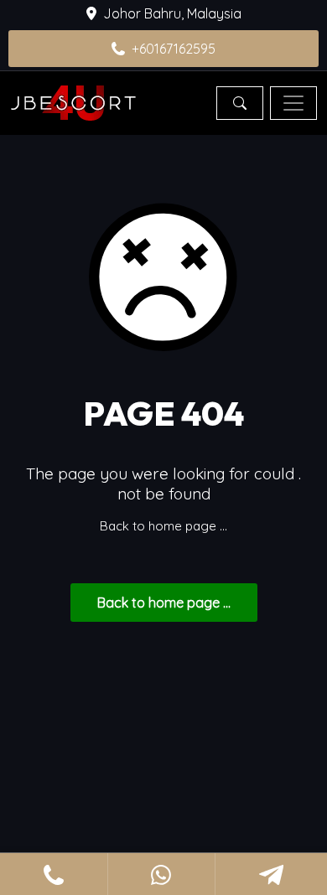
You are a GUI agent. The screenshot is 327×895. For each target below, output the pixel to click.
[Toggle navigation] (293, 103)
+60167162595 (173, 48)
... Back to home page (164, 602)
